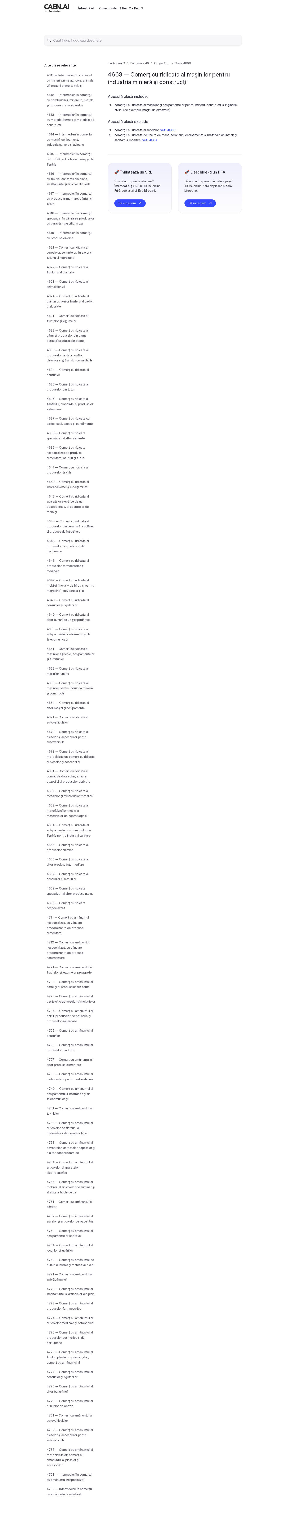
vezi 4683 (167, 130)
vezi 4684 (149, 140)
